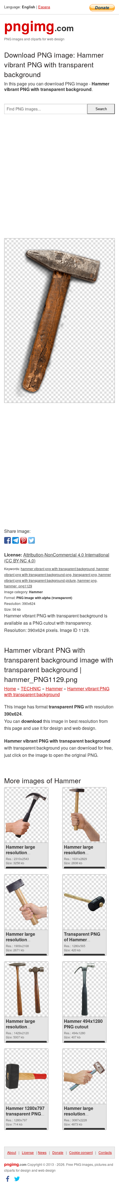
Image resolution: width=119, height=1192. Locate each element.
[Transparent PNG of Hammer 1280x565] (84, 902)
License (28, 1152)
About (11, 1152)
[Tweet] (31, 540)
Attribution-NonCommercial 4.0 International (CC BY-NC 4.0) (56, 557)
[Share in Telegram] (15, 540)
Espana (44, 6)
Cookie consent (81, 1152)
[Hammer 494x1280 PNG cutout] (84, 989)
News (42, 1152)
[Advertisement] (59, 178)
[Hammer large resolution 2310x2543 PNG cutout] (26, 815)
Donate (57, 1152)
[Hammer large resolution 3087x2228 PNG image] (84, 1076)
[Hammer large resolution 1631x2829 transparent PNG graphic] (84, 815)
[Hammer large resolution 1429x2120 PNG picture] (26, 989)
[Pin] (23, 540)
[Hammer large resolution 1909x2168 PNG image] (26, 902)
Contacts (105, 1152)
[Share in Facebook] (7, 540)
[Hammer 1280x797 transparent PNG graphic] (26, 1076)
